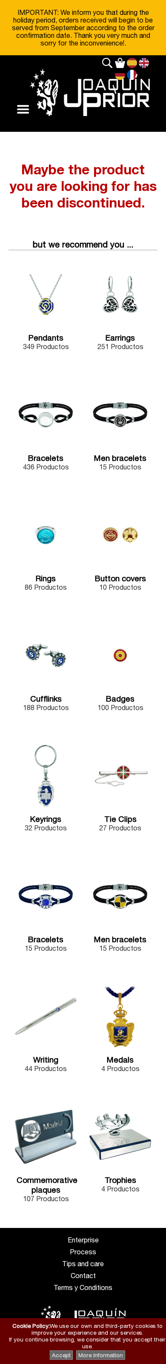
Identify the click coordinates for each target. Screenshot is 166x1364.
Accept (61, 1355)
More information (100, 1355)
